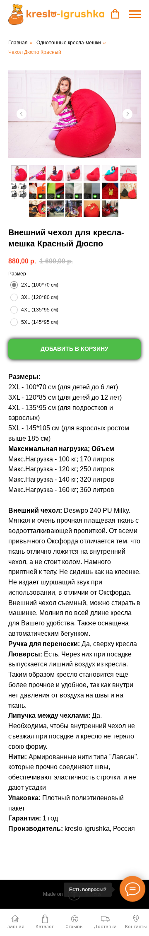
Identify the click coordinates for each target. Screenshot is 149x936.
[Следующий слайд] (127, 114)
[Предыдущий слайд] (21, 114)
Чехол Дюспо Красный (34, 52)
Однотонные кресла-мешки (68, 43)
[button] (115, 14)
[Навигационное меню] (135, 13)
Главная (18, 43)
